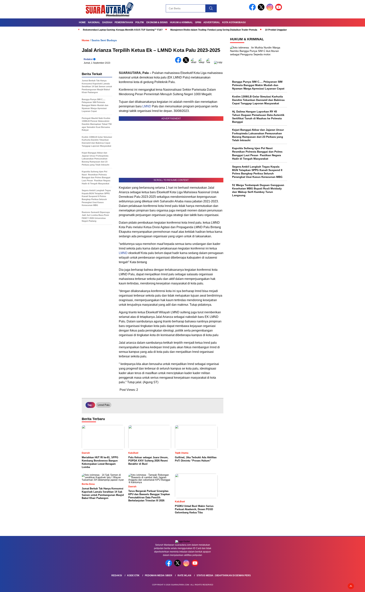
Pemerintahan (124, 22)
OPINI (198, 22)
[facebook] (253, 9)
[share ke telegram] (202, 62)
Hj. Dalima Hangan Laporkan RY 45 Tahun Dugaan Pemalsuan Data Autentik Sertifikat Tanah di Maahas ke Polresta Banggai (258, 116)
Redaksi (88, 59)
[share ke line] (210, 62)
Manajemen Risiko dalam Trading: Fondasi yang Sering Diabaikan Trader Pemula (213, 29)
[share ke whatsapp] (194, 62)
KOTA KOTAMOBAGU (234, 22)
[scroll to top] (351, 586)
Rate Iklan (184, 575)
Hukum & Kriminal (181, 22)
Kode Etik (133, 575)
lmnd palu (104, 405)
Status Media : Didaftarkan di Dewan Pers (224, 575)
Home (82, 22)
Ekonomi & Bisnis (157, 22)
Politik (139, 22)
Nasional (94, 22)
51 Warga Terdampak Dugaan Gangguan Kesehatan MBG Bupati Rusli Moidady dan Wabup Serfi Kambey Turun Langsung (258, 190)
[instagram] (271, 9)
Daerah (107, 22)
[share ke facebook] (179, 62)
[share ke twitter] (187, 62)
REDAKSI (116, 575)
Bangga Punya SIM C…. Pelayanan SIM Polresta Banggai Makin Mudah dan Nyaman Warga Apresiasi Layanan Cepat (258, 85)
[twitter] (262, 9)
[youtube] (279, 9)
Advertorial (211, 22)
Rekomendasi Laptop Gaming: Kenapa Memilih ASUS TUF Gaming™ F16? (123, 29)
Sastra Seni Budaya (104, 40)
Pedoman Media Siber (158, 575)
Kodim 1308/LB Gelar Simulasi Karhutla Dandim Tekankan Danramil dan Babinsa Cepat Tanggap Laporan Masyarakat (258, 100)
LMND (146, 106)
